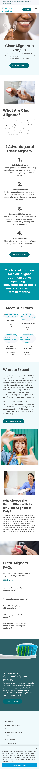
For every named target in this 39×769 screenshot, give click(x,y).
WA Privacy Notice (10, 743)
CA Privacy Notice (10, 736)
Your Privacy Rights (19, 765)
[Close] (36, 748)
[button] (36, 9)
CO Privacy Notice (10, 739)
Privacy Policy (9, 721)
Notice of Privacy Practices (13, 725)
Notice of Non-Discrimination (13, 732)
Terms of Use (9, 729)
